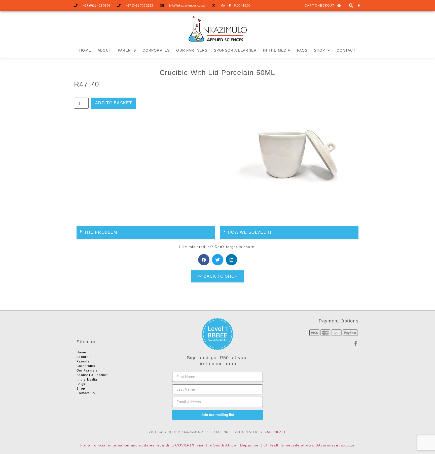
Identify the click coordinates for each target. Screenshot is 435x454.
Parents (127, 50)
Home (85, 50)
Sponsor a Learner (235, 50)
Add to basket (113, 103)
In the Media (87, 379)
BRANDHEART (275, 431)
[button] (351, 6)
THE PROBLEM (100, 232)
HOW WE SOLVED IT (250, 232)
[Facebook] (359, 5)
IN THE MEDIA (276, 50)
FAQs (302, 50)
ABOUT (104, 50)
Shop (81, 388)
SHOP (319, 50)
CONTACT (346, 50)
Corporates (156, 50)
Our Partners (191, 50)
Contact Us (86, 393)
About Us (84, 357)
